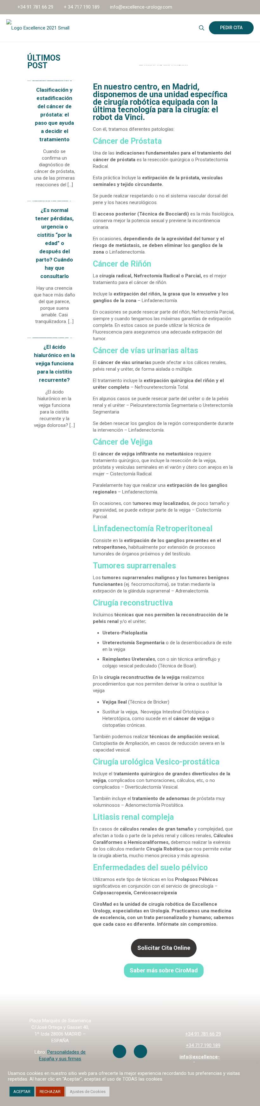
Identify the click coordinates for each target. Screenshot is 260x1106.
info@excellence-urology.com (141, 7)
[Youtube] (119, 1051)
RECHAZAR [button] (50, 1091)
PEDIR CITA (231, 27)
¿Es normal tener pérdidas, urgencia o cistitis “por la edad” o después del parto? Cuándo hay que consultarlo (54, 243)
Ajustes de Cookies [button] (88, 1091)
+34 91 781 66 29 (35, 7)
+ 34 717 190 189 (82, 7)
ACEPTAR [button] (21, 1091)
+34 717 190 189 (203, 1045)
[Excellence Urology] (37, 27)
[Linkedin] (140, 1051)
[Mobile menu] (179, 28)
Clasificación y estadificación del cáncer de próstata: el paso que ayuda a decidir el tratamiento (54, 114)
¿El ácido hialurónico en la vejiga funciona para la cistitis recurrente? (54, 363)
